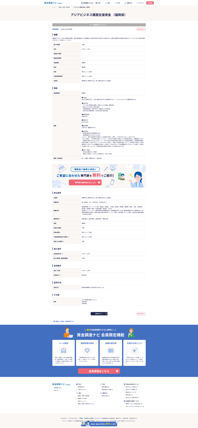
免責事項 (81, 418)
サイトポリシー (64, 418)
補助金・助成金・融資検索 (64, 7)
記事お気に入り (81, 389)
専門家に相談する (105, 395)
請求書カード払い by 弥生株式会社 (133, 403)
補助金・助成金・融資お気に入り (85, 403)
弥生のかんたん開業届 (130, 389)
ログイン (141, 3)
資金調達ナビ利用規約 (89, 418)
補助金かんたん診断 (82, 398)
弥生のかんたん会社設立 (131, 387)
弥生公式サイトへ (133, 418)
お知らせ (56, 390)
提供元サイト (99, 314)
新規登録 (150, 3)
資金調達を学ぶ (81, 387)
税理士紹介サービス (130, 392)
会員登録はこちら (99, 371)
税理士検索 (128, 394)
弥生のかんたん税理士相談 (131, 397)
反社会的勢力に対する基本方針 (108, 418)
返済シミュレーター (82, 401)
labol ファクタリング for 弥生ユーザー (134, 406)
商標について (119, 418)
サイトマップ (97, 418)
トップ (53, 7)
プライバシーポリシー (73, 418)
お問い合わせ (125, 418)
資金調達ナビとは (88, 3)
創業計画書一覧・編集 (106, 389)
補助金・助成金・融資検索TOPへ (64, 321)
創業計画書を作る (105, 387)
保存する (141, 29)
